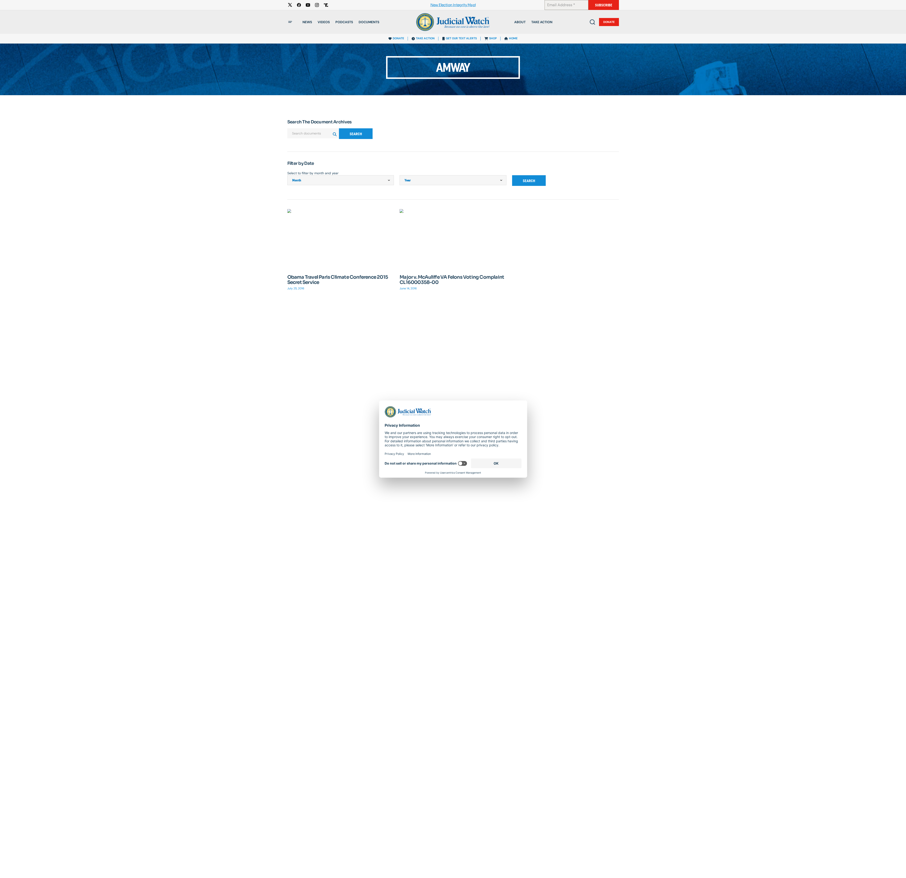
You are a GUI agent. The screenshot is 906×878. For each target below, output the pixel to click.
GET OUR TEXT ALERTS (461, 38)
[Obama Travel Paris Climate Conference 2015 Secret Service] (340, 239)
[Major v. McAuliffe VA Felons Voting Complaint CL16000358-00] (453, 239)
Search (356, 134)
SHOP (493, 38)
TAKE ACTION (425, 38)
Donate (609, 22)
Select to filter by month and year (312, 173)
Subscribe (603, 5)
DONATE (398, 38)
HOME (513, 38)
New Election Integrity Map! (453, 5)
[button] (290, 22)
